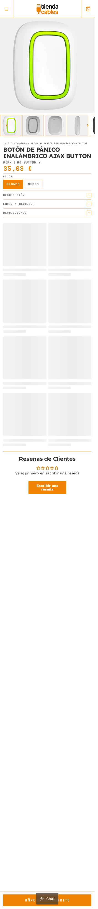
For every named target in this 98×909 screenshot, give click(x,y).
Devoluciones (14, 212)
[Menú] (6, 9)
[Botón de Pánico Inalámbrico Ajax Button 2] (33, 125)
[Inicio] (47, 9)
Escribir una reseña (47, 487)
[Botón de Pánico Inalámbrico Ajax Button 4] (77, 125)
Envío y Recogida (19, 203)
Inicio (7, 143)
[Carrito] (88, 9)
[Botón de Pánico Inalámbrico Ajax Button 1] (10, 125)
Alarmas (21, 143)
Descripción (14, 195)
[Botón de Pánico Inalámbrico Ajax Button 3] (55, 125)
